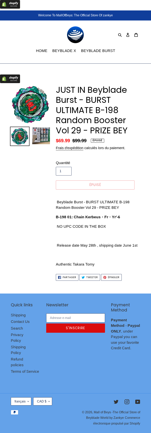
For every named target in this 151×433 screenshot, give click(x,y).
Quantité (63, 163)
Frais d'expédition (69, 148)
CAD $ (41, 401)
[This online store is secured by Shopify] (10, 7)
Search (17, 328)
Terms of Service (25, 371)
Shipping (18, 315)
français (20, 401)
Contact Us (20, 322)
